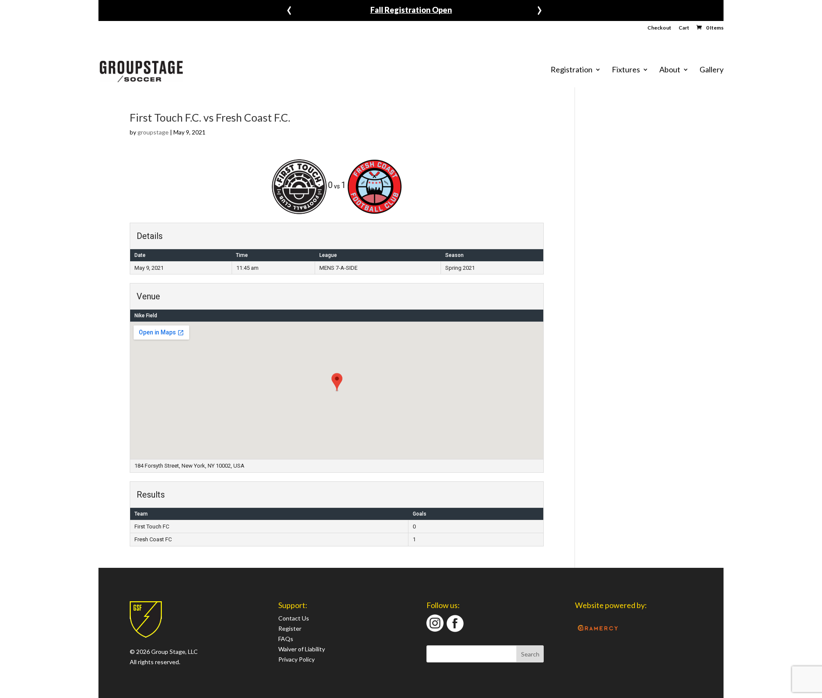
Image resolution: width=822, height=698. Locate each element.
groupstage (153, 132)
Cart (684, 28)
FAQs (285, 638)
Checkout (659, 28)
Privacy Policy (296, 659)
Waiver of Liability (301, 649)
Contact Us (293, 618)
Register (289, 628)
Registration (572, 70)
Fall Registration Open (411, 10)
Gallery (712, 70)
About (669, 70)
